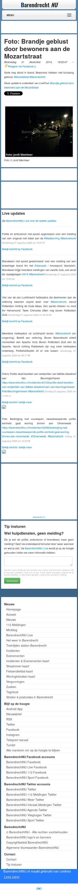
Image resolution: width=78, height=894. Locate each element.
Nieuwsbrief (14, 714)
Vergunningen (15, 681)
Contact (11, 859)
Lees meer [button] (12, 877)
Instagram (13, 735)
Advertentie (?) (39, 517)
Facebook (12, 729)
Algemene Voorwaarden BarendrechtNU (32, 847)
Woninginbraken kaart (20, 676)
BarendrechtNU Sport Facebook (27, 777)
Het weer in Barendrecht (22, 640)
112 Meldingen (16, 625)
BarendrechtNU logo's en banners (28, 837)
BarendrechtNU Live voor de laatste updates (31, 220)
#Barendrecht (37, 77)
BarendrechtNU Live (36, 548)
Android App (14, 709)
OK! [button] (39, 888)
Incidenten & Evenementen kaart (27, 661)
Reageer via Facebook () (22, 66)
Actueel (11, 614)
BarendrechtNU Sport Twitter (25, 820)
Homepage (13, 609)
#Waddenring (51, 238)
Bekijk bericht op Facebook (17, 249)
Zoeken (11, 687)
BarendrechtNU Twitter (21, 789)
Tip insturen (14, 864)
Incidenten (13, 650)
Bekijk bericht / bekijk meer (17, 402)
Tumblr (10, 745)
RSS (9, 719)
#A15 (25, 274)
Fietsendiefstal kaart (19, 671)
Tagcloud (12, 692)
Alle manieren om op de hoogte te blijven (33, 750)
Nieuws (11, 619)
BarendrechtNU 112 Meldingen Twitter (31, 794)
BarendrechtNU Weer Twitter (25, 799)
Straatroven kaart (17, 666)
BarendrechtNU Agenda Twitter (26, 810)
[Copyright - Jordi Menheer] (39, 131)
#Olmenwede (38, 436)
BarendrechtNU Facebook (23, 762)
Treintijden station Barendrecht (26, 645)
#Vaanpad (40, 265)
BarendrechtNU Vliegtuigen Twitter (29, 815)
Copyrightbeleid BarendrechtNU (27, 842)
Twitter (10, 724)
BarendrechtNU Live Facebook (26, 767)
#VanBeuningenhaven (14, 391)
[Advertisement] (42, 27)
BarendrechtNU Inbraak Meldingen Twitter (34, 805)
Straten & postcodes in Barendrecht (29, 697)
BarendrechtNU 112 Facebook (26, 772)
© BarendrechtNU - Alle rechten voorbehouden (37, 832)
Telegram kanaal (17, 740)
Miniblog (11, 630)
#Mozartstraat (21, 77)
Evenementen (15, 656)
